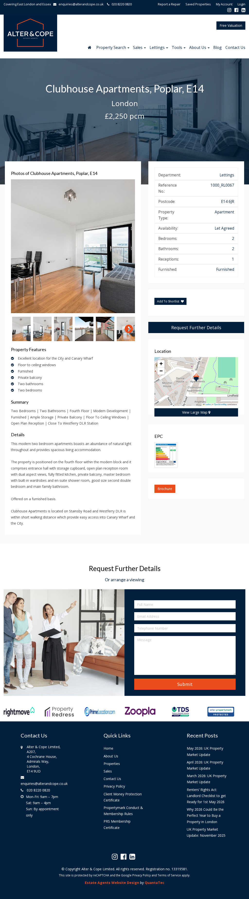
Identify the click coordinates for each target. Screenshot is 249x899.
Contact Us (235, 47)
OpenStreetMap (220, 404)
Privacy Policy (114, 786)
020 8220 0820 (120, 4)
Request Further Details (196, 327)
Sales (138, 47)
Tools (177, 47)
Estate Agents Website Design (112, 882)
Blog (217, 47)
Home (108, 748)
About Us (198, 47)
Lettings (158, 47)
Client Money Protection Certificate (123, 797)
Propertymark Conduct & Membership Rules (123, 810)
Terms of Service (169, 875)
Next (126, 246)
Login (241, 4)
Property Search (111, 47)
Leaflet (208, 404)
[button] (196, 377)
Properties (112, 763)
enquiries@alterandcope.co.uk (81, 4)
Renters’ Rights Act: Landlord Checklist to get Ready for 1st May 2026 (206, 795)
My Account (224, 4)
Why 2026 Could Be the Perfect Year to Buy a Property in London (205, 815)
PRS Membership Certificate (117, 824)
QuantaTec (154, 882)
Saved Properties (198, 4)
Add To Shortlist (168, 301)
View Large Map (195, 412)
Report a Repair (169, 4)
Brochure (165, 488)
